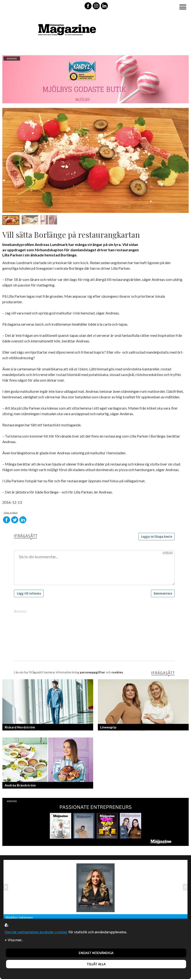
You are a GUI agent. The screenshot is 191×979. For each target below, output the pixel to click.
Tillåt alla (96, 964)
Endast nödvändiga (96, 953)
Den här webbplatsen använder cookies (36, 932)
